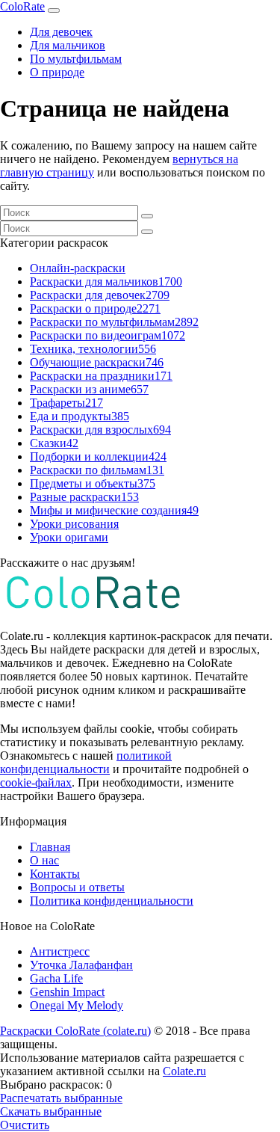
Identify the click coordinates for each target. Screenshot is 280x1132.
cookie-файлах (36, 782)
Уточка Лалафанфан (81, 965)
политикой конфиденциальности (86, 762)
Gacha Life (56, 978)
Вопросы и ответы (77, 887)
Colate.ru (184, 1071)
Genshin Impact (67, 991)
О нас (44, 860)
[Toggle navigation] (54, 10)
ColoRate (22, 6)
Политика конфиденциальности (111, 900)
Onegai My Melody (76, 1005)
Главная (50, 846)
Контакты (55, 873)
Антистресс (60, 951)
